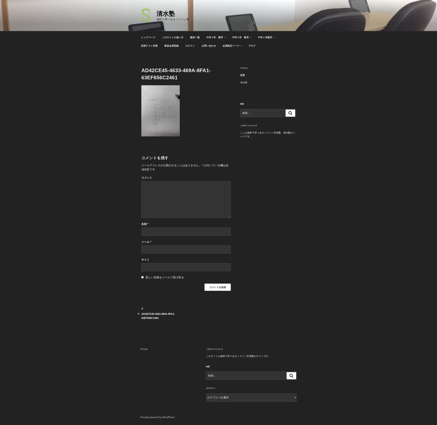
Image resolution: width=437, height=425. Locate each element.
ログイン (190, 45)
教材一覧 (195, 37)
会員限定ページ (231, 45)
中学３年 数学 (214, 37)
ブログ (252, 45)
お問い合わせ (209, 45)
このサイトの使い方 (173, 37)
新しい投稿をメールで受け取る (165, 277)
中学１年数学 (265, 37)
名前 (145, 224)
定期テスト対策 (149, 45)
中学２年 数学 (240, 37)
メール (146, 241)
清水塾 (166, 13)
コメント (146, 177)
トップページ (148, 37)
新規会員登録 (171, 45)
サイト (145, 259)
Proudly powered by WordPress (157, 417)
